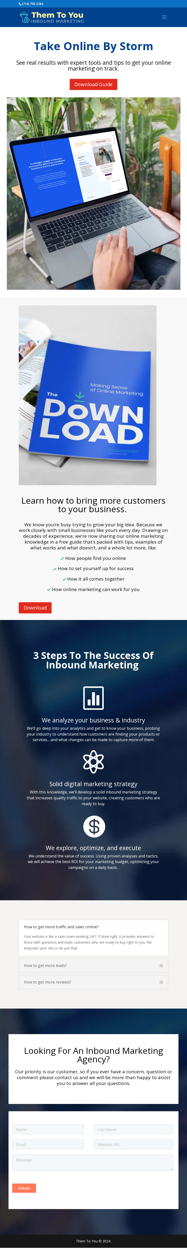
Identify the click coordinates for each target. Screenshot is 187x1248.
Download (35, 607)
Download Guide (93, 84)
